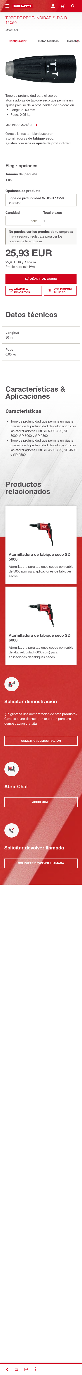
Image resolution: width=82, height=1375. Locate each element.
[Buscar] (72, 6)
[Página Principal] (22, 6)
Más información (18, 125)
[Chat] (26, 1369)
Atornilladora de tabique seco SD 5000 (39, 556)
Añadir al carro (43, 278)
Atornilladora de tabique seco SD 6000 (39, 637)
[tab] (17, 41)
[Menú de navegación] (7, 6)
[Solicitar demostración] (16, 1369)
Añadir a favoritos (22, 290)
